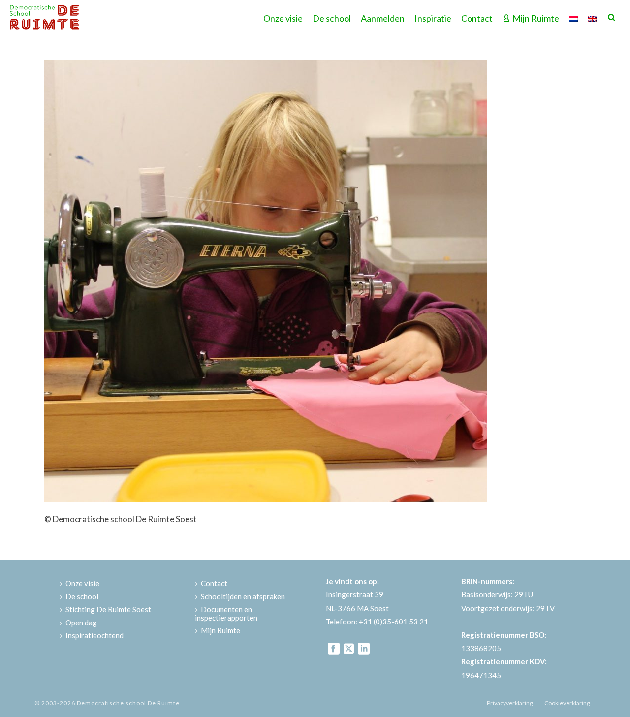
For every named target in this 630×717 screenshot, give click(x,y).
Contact (477, 18)
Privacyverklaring (510, 703)
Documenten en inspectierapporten (226, 613)
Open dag (81, 622)
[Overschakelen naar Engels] (592, 17)
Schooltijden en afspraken (243, 596)
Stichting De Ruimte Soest (108, 609)
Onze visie (283, 18)
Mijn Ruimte (535, 18)
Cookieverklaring (567, 703)
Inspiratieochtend (94, 635)
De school (332, 18)
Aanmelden (383, 18)
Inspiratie (432, 18)
